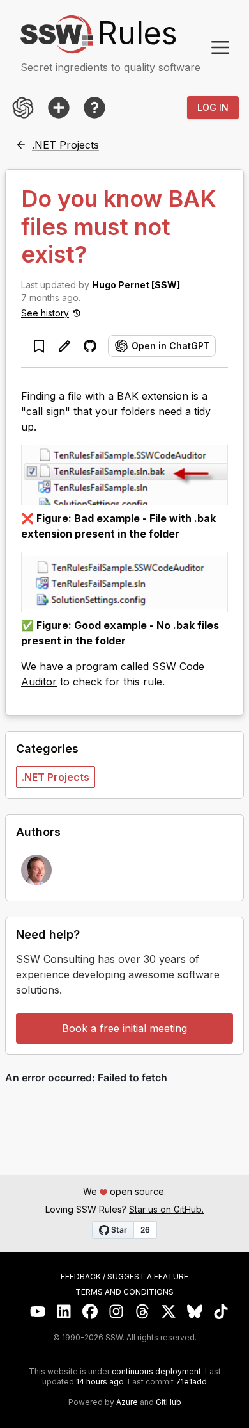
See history (45, 313)
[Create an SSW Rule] (59, 107)
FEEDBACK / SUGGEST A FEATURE (124, 1277)
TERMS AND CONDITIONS (124, 1292)
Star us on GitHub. (166, 1209)
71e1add (191, 1382)
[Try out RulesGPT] (23, 107)
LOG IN (213, 107)
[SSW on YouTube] (38, 1312)
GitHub (168, 1402)
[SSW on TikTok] (221, 1312)
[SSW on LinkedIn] (64, 1312)
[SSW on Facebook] (90, 1312)
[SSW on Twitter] (169, 1312)
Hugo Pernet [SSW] (136, 284)
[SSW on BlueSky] (195, 1312)
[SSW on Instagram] (116, 1312)
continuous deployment (156, 1371)
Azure (127, 1402)
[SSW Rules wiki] (94, 107)
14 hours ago (100, 1381)
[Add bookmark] (39, 346)
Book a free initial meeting (124, 1028)
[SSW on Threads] (143, 1312)
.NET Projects (55, 777)
